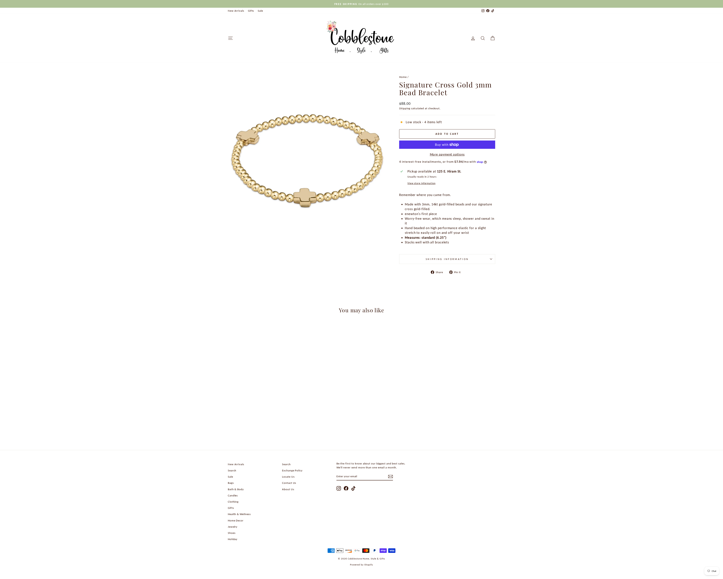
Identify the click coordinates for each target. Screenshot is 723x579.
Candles (233, 495)
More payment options (447, 154)
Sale (260, 10)
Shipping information (447, 259)
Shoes (232, 533)
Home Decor (235, 520)
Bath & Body (236, 489)
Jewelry (232, 526)
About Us (288, 489)
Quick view (260, 413)
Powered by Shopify (361, 564)
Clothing (233, 501)
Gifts (251, 10)
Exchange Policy (292, 470)
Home (403, 77)
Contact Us (289, 483)
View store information (421, 183)
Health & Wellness (239, 514)
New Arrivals (236, 10)
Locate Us (288, 476)
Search (232, 470)
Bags (231, 483)
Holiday (232, 539)
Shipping (404, 108)
